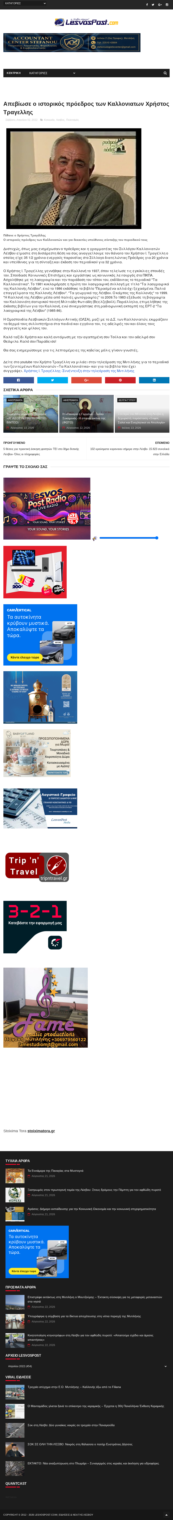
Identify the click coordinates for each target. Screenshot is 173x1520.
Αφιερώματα (15, 400)
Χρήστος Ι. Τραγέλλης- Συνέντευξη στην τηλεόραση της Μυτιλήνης (79, 370)
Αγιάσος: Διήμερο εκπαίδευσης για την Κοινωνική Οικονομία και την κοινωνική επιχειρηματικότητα (92, 1209)
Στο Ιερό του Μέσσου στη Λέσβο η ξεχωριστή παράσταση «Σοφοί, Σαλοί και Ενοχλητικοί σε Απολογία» (141, 418)
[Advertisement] (52, 58)
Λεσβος (60, 119)
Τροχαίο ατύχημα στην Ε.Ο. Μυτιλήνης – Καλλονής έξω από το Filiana (74, 1387)
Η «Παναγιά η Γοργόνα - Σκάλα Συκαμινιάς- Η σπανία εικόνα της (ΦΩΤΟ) (83, 418)
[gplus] (160, 4)
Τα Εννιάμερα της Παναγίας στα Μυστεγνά (55, 1170)
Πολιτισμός (72, 119)
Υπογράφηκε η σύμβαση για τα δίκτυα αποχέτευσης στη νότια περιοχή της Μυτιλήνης (84, 1316)
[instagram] (167, 4)
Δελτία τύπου (127, 400)
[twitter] (153, 4)
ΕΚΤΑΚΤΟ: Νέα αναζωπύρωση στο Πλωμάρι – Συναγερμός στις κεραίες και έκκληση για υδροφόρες (93, 1463)
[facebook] (147, 4)
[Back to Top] (166, 1515)
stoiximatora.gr (41, 1131)
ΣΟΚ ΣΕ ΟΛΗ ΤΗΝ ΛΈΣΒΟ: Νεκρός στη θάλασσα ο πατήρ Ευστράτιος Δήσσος (80, 1444)
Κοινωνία (49, 119)
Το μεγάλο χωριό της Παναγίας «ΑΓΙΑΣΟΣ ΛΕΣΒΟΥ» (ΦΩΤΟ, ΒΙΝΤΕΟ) (27, 418)
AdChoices (11, 1497)
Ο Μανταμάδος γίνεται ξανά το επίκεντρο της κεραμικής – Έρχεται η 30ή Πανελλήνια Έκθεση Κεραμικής (96, 1406)
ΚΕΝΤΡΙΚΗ (14, 73)
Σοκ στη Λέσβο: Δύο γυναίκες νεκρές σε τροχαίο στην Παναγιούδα (71, 1425)
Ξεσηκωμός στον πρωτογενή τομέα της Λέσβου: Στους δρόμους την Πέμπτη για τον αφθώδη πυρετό (94, 1189)
